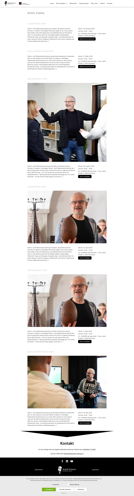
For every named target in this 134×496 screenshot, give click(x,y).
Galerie (102, 3)
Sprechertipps (84, 3)
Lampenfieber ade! (36, 23)
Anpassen (64, 493)
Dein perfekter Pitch (37, 79)
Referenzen (73, 3)
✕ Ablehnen (80, 489)
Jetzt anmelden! (84, 176)
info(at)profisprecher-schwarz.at (74, 453)
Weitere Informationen (86, 39)
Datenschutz (38, 469)
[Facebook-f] (62, 461)
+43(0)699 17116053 (89, 449)
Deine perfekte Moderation (40, 51)
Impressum (95, 469)
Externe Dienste (74, 484)
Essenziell (56, 484)
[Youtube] (71, 461)
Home (52, 3)
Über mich (94, 3)
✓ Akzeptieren (48, 489)
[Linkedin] (67, 461)
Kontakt (109, 3)
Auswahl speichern (65, 489)
